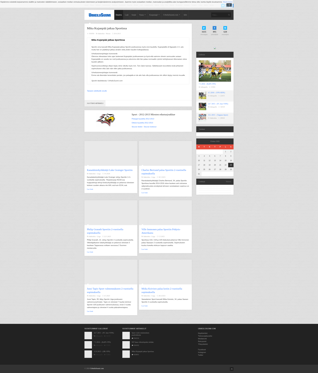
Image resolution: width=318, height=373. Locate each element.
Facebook (202, 350)
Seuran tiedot (137, 127)
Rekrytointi (202, 341)
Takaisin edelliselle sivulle (97, 91)
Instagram (202, 352)
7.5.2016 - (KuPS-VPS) (207, 84)
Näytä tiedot (227, 2)
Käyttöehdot (202, 333)
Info (185, 15)
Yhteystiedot (203, 344)
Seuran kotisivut (150, 127)
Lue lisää (90, 189)
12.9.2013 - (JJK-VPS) (102, 351)
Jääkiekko (213, 118)
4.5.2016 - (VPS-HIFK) (216, 93)
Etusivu (119, 15)
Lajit (126, 15)
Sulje (229, 5)
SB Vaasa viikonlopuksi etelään (143, 342)
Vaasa (141, 15)
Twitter (200, 355)
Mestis (108, 33)
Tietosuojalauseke (205, 336)
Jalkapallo (204, 87)
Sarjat (134, 15)
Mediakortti (202, 339)
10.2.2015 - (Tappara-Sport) (218, 115)
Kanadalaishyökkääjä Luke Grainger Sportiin (110, 170)
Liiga (99, 174)
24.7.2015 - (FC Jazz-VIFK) (218, 104)
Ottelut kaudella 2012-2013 (142, 123)
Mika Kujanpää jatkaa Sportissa (143, 351)
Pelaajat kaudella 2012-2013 (143, 119)
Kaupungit (153, 15)
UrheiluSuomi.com (170, 15)
